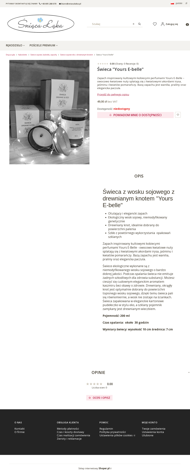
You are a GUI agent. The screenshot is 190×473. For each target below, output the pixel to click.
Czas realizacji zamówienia (73, 435)
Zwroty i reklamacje (69, 438)
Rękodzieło (22, 55)
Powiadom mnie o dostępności (137, 115)
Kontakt (19, 428)
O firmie (19, 432)
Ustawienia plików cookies (116, 435)
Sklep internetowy (94, 468)
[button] (139, 24)
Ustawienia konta (153, 432)
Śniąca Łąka (10, 55)
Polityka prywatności (112, 432)
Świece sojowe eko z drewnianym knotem (76, 55)
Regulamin (106, 428)
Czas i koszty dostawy (70, 432)
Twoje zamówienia (153, 428)
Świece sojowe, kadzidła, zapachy (43, 55)
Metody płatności (68, 428)
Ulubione (147, 435)
